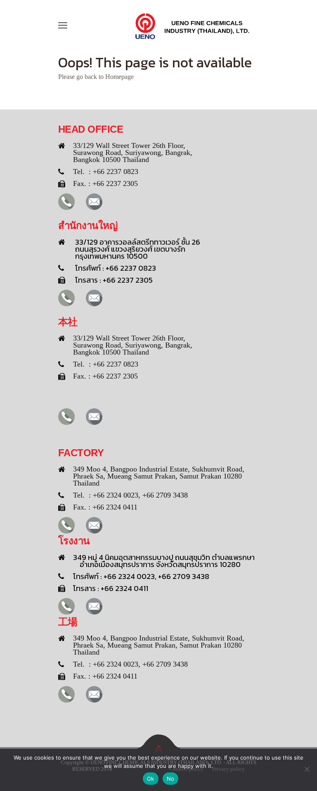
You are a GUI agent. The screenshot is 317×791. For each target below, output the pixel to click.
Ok (150, 778)
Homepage (119, 76)
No (171, 778)
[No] (307, 769)
